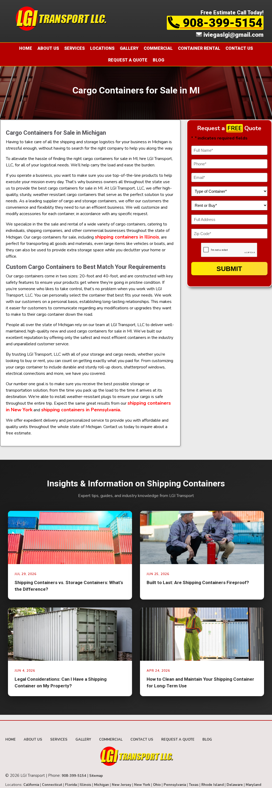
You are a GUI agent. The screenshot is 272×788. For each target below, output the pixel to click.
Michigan (101, 784)
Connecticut (52, 784)
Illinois (85, 784)
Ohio (157, 784)
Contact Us (239, 48)
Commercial (158, 48)
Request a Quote (127, 60)
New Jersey (121, 784)
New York (142, 784)
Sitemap (96, 775)
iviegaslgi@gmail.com (233, 34)
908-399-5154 (221, 23)
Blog (158, 60)
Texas (193, 784)
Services (74, 48)
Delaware (235, 784)
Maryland (253, 784)
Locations (102, 48)
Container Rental (199, 48)
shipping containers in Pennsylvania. (81, 410)
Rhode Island (212, 784)
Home (25, 48)
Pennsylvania (175, 784)
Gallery (129, 48)
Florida (71, 784)
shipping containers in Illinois (127, 237)
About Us (48, 48)
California (31, 784)
